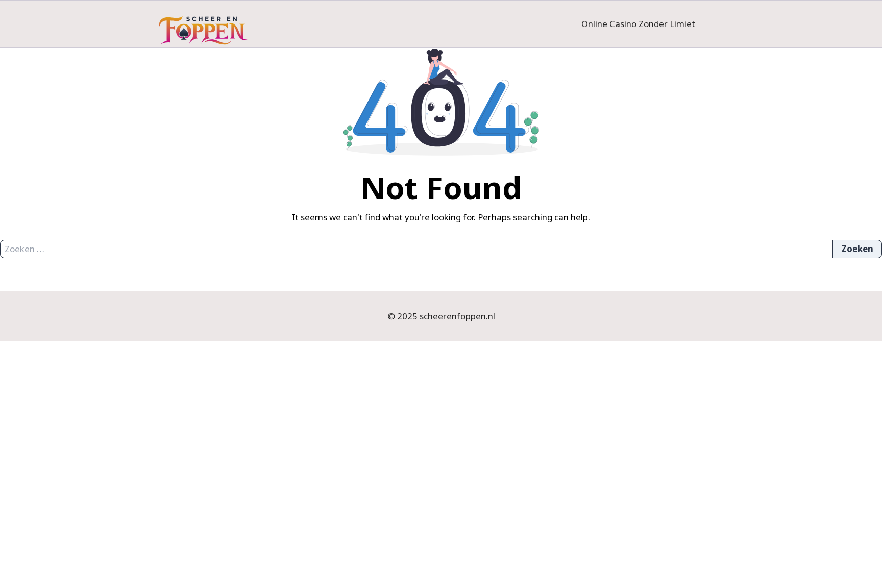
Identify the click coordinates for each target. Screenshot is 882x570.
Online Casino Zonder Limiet (638, 24)
